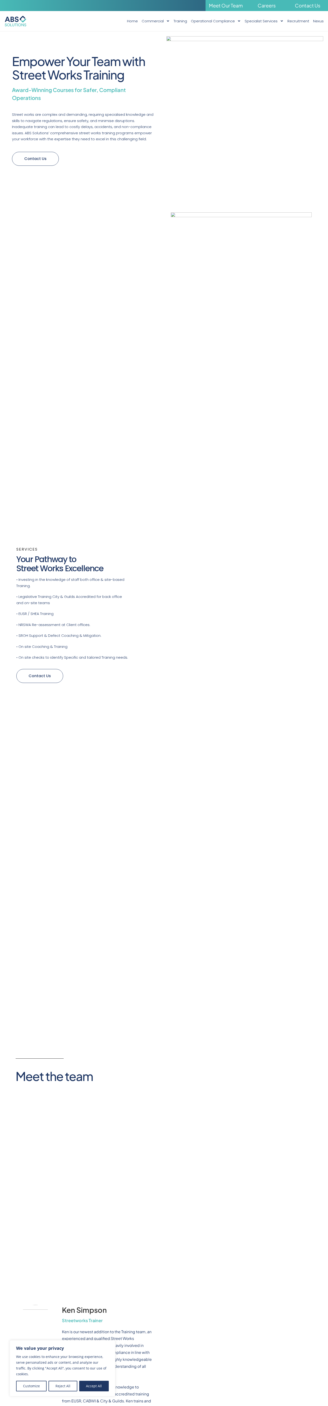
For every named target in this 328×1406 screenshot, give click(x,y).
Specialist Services (261, 21)
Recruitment (298, 21)
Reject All (62, 1386)
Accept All (94, 1386)
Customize (31, 1386)
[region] (62, 1368)
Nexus (318, 21)
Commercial (153, 21)
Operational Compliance (213, 21)
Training (180, 21)
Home (132, 21)
